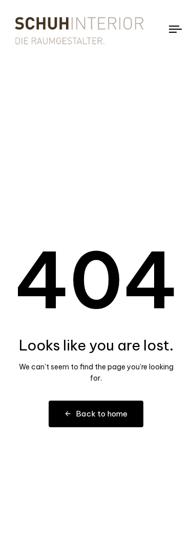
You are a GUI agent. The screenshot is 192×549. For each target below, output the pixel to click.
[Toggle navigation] (153, 29)
